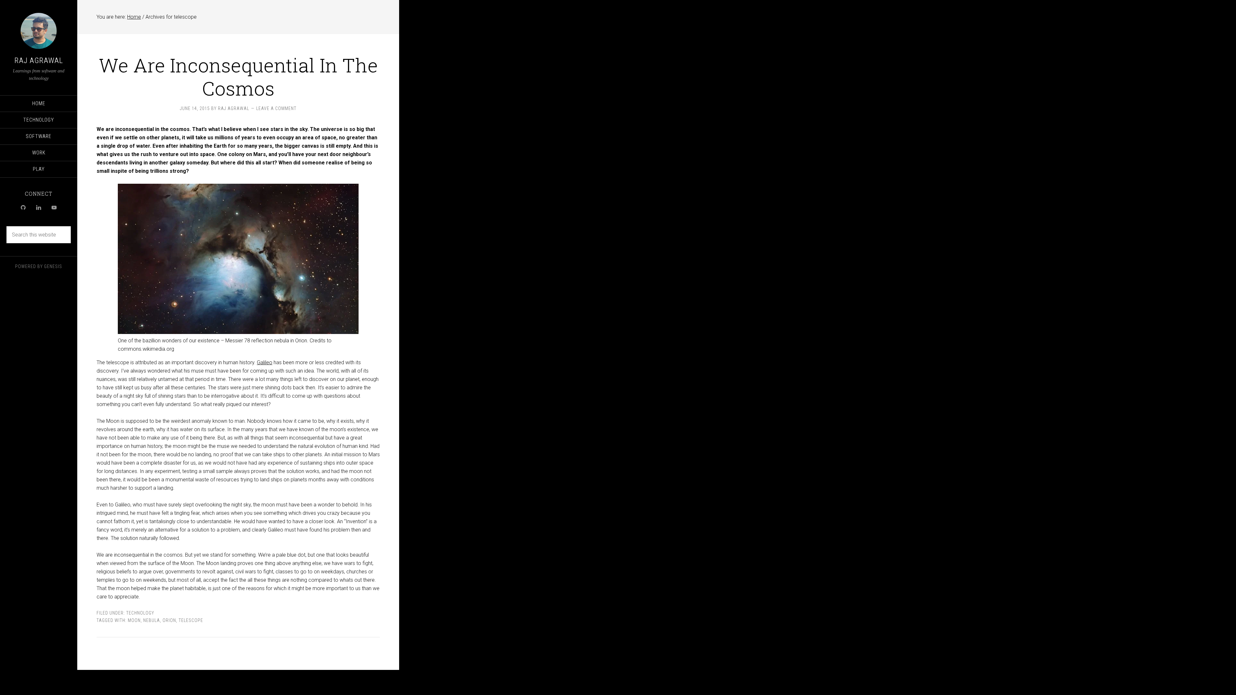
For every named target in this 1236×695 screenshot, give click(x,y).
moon (134, 620)
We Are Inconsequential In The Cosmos (238, 76)
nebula (151, 620)
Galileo (264, 362)
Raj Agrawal (38, 60)
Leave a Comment (276, 108)
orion (169, 620)
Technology (140, 613)
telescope (191, 620)
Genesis (53, 266)
